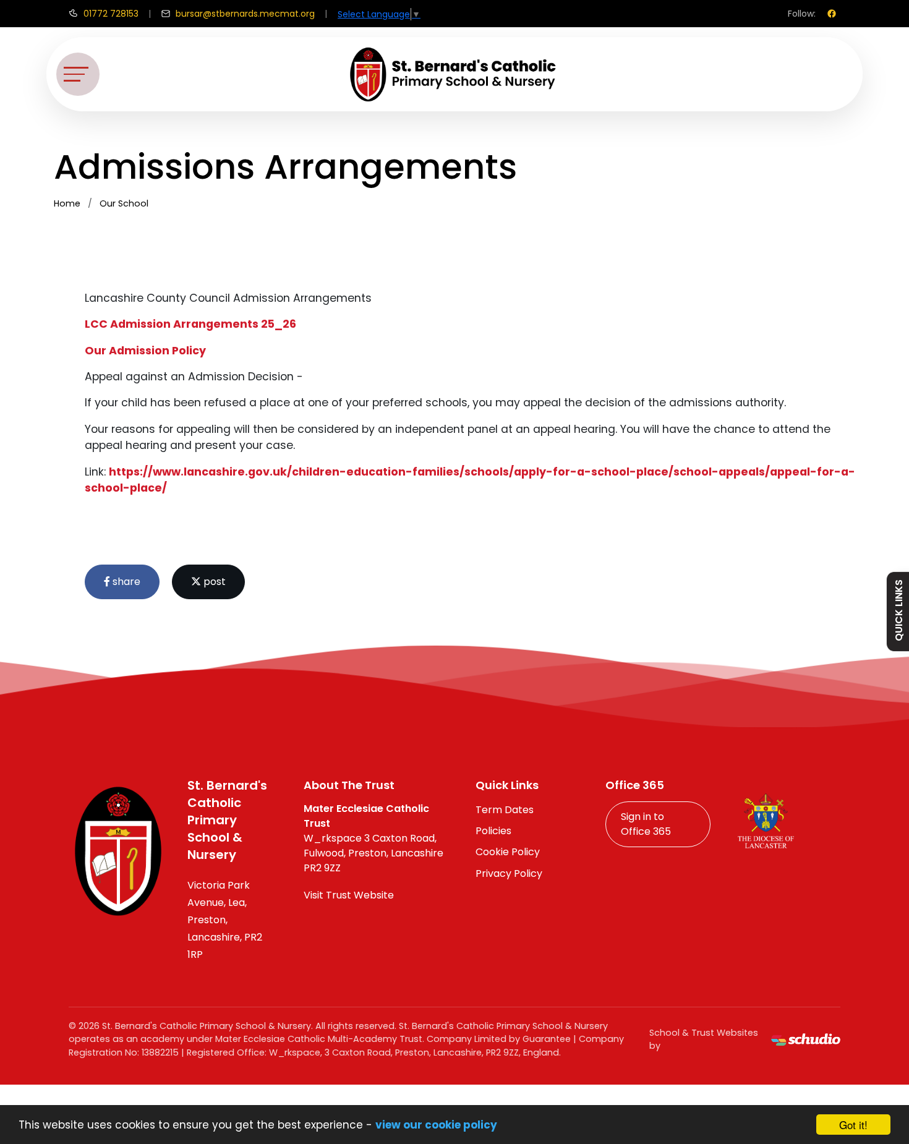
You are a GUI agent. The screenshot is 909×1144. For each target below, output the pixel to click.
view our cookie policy (436, 1124)
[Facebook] (831, 13)
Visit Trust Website (349, 895)
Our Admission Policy (145, 350)
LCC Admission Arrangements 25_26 (190, 324)
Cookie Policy (508, 852)
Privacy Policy (509, 873)
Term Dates (505, 810)
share (125, 581)
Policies (493, 831)
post (213, 581)
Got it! (853, 1124)
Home (67, 203)
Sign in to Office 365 (646, 824)
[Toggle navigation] (78, 74)
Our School (124, 203)
